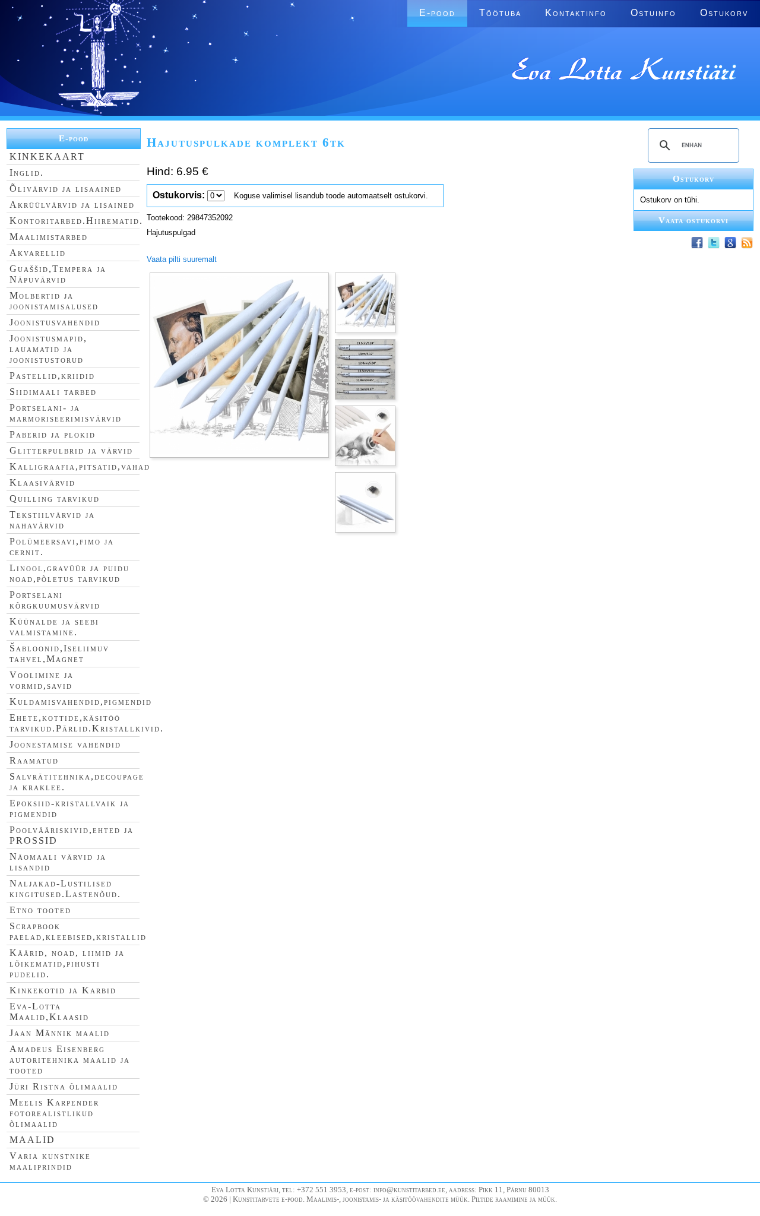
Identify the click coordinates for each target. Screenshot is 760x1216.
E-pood (437, 13)
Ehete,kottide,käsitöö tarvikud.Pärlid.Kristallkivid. (87, 722)
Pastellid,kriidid (52, 375)
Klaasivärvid (42, 482)
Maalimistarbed (49, 237)
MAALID (32, 1140)
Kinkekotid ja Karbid (63, 990)
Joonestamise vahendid (65, 744)
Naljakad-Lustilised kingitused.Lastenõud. (65, 888)
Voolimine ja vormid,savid (42, 680)
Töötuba (500, 13)
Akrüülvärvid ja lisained (72, 205)
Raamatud (34, 760)
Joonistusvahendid (55, 322)
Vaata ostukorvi (693, 220)
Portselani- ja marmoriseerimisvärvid (66, 413)
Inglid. (27, 172)
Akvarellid (38, 253)
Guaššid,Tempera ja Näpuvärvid (58, 274)
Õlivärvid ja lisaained (66, 188)
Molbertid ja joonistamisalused (54, 300)
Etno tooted (40, 910)
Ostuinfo (653, 13)
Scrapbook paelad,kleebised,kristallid (78, 931)
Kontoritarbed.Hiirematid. (76, 221)
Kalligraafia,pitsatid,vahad (80, 466)
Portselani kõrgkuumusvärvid (55, 600)
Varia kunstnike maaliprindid (50, 1161)
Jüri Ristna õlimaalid (64, 1086)
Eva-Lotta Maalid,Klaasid (49, 1011)
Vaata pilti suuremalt (182, 259)
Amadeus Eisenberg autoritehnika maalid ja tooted (70, 1059)
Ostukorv (724, 13)
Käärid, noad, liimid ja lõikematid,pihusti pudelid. (67, 963)
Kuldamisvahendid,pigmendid (81, 701)
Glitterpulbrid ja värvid (71, 450)
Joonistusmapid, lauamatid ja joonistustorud (48, 349)
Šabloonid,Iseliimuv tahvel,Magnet (59, 653)
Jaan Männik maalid (60, 1033)
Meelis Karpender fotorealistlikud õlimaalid (54, 1113)
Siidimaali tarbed (53, 392)
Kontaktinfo (576, 13)
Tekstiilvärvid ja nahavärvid (52, 519)
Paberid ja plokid (53, 434)
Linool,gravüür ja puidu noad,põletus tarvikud (69, 573)
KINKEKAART (47, 156)
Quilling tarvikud (55, 498)
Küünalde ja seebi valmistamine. (54, 626)
